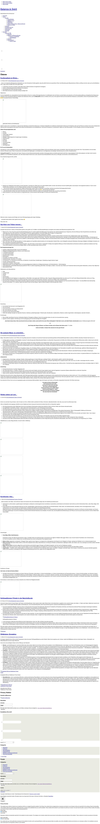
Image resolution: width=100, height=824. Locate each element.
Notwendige (4, 811)
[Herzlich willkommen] (5, 698)
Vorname (2, 702)
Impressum (2, 71)
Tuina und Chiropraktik (7, 754)
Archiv (1, 790)
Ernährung (5, 749)
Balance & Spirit (8, 9)
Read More (50, 796)
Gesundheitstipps (6, 750)
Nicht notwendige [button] (4, 817)
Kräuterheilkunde (6, 751)
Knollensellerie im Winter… (9, 78)
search (1, 742)
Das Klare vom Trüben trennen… (11, 224)
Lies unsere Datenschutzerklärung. (45, 708)
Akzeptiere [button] (46, 796)
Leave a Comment (20, 80)
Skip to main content (7, 1)
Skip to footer (5, 4)
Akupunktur (5, 747)
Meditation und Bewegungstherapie (10, 753)
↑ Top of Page (3, 756)
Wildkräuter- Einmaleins (8, 634)
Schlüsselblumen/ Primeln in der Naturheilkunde (16, 598)
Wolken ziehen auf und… (8, 395)
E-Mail (2, 705)
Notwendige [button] (2, 810)
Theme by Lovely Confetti (34, 794)
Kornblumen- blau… (7, 497)
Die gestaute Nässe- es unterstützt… (12, 333)
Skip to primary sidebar (7, 3)
